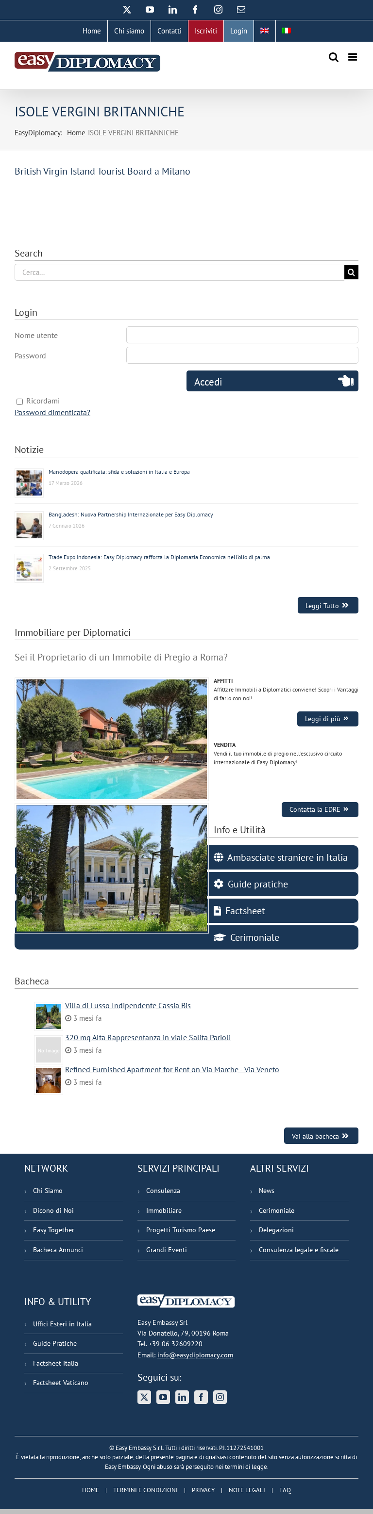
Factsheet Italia (55, 1363)
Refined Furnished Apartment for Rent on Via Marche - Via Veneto (172, 1069)
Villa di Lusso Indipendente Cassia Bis (128, 1005)
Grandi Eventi (166, 1249)
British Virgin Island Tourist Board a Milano (102, 171)
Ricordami (43, 400)
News (266, 1190)
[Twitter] (144, 1397)
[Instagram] (220, 1397)
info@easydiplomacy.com (195, 1355)
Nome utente (36, 335)
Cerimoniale (276, 1210)
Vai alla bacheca (315, 1136)
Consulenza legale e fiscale (299, 1249)
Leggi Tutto (322, 605)
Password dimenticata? (52, 412)
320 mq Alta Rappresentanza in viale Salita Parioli (148, 1037)
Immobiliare (164, 1210)
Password (30, 355)
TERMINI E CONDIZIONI (145, 1490)
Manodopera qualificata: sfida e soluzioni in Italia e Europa (119, 471)
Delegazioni (276, 1229)
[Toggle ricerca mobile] (334, 57)
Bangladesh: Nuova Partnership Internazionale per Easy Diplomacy (131, 514)
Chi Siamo (48, 1190)
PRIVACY (203, 1490)
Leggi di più (322, 718)
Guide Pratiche (55, 1343)
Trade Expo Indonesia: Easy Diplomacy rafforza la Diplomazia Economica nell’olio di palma (159, 557)
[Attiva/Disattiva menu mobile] (353, 57)
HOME (90, 1490)
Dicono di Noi (53, 1210)
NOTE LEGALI (247, 1490)
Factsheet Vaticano (60, 1382)
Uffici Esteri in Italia (62, 1324)
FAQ (285, 1490)
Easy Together (53, 1229)
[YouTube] (163, 1397)
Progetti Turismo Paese (180, 1229)
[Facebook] (201, 1397)
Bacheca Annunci (58, 1249)
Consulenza (163, 1190)
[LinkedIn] (182, 1397)
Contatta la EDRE (314, 809)
